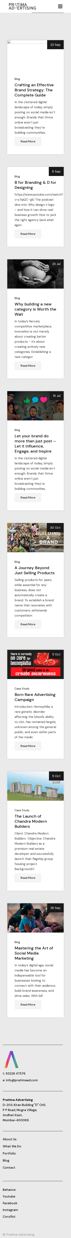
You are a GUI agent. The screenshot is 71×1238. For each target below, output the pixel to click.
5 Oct (56, 654)
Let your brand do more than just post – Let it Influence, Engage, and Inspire (35, 443)
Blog (17, 79)
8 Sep (56, 171)
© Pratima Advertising (18, 1235)
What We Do (12, 1146)
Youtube (9, 1196)
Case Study (22, 688)
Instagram (10, 1210)
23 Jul (56, 264)
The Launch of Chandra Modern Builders (31, 821)
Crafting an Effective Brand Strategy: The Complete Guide (34, 90)
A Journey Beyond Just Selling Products (35, 570)
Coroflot (9, 1217)
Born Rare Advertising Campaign (35, 697)
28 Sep (55, 908)
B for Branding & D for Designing (35, 185)
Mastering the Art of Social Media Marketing (34, 953)
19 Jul (56, 396)
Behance (9, 1190)
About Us (10, 1139)
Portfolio (9, 1153)
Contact (9, 1168)
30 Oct (55, 528)
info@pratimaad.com (22, 1080)
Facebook (10, 1203)
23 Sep (55, 45)
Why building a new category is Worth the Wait (35, 309)
